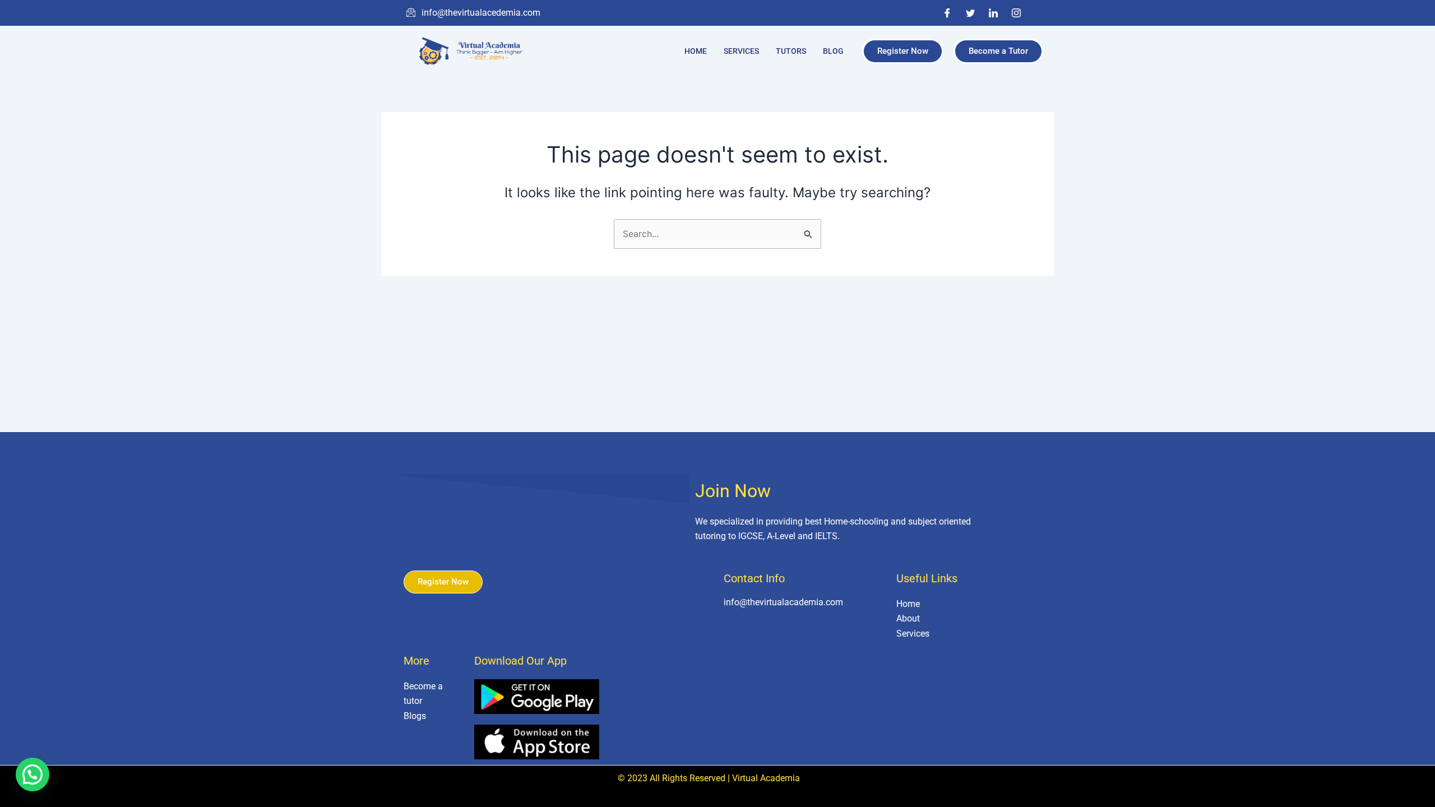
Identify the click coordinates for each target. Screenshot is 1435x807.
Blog (833, 51)
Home (695, 51)
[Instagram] (1016, 12)
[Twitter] (970, 12)
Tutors (791, 51)
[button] (32, 774)
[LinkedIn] (993, 12)
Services (741, 51)
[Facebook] (947, 12)
